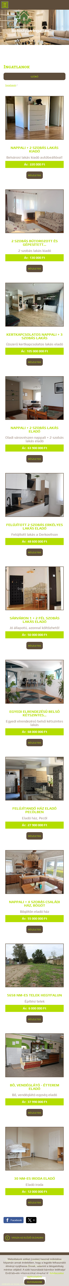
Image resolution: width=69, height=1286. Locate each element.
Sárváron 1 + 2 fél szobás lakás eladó (34, 619)
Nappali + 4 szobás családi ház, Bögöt (34, 903)
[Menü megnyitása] (5, 5)
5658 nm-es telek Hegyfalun (34, 995)
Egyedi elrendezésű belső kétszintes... (34, 713)
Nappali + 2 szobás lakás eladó (34, 429)
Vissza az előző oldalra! (27, 1237)
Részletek (34, 175)
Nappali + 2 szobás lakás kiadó (34, 149)
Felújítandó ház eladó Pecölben (34, 810)
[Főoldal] (30, 19)
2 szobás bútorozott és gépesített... (35, 242)
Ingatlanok (10, 85)
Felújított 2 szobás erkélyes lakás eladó (34, 526)
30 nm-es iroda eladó (34, 1178)
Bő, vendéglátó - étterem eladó (34, 1086)
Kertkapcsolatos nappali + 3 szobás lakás (34, 336)
